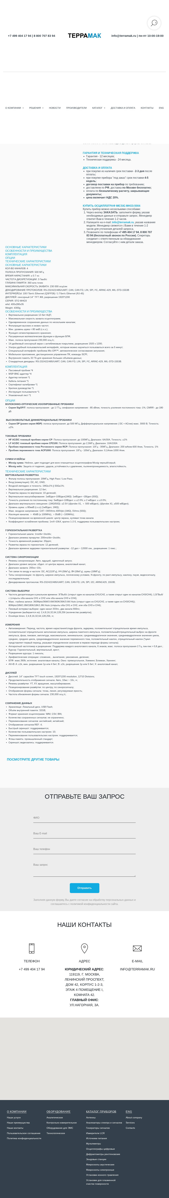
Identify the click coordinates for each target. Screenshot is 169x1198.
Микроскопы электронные (100, 1169)
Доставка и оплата (123, 108)
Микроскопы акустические (100, 1164)
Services (130, 1122)
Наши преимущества (18, 1122)
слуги (18, 1117)
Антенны (91, 1117)
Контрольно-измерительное (62, 1122)
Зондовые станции (96, 1159)
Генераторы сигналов (98, 1128)
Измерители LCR (95, 1133)
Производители (76, 108)
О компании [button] (13, 108)
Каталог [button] (97, 108)
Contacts (130, 1128)
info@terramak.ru (123, 35)
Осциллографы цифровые (100, 1149)
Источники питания (96, 1138)
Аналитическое (55, 1117)
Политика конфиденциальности (24, 1138)
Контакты (147, 108)
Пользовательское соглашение (23, 1133)
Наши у (11, 1117)
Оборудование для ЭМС (60, 1128)
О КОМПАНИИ (17, 1111)
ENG (161, 108)
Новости (55, 108)
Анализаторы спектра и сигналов (104, 1122)
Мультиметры (93, 1143)
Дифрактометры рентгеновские (103, 1154)
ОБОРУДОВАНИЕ (59, 1111)
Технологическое (56, 1133)
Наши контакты (15, 1128)
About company (134, 1117)
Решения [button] (35, 108)
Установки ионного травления (102, 1175)
